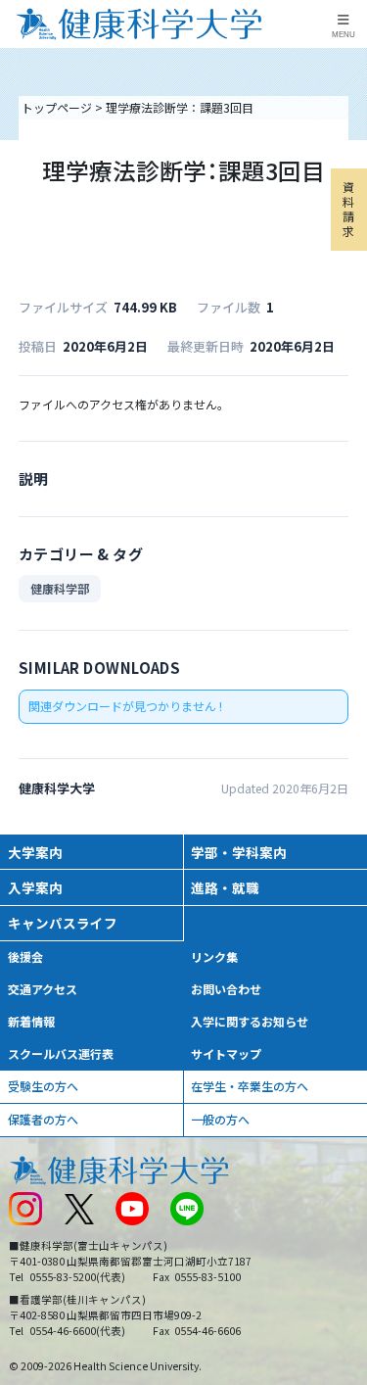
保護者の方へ (43, 1119)
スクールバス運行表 (61, 1053)
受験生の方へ (43, 1085)
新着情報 (31, 1021)
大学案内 (35, 852)
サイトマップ (226, 1053)
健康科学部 (59, 588)
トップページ (57, 107)
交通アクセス (42, 988)
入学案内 (35, 887)
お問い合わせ (226, 988)
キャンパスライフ (62, 922)
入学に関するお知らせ (249, 1021)
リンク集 (214, 956)
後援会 (25, 956)
